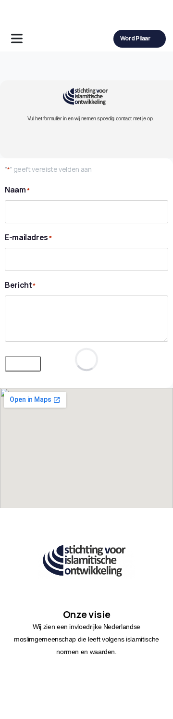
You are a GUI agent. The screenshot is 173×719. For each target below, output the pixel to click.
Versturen (22, 364)
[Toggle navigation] (16, 38)
